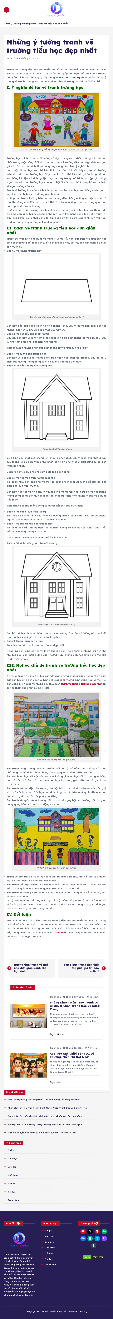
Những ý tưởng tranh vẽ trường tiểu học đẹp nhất (41, 23)
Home (7, 23)
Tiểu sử (11, 1183)
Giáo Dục (12, 1158)
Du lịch (11, 1150)
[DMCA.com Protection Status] (93, 1257)
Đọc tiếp (55, 1034)
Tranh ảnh (12, 58)
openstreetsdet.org (68, 77)
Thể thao (12, 1175)
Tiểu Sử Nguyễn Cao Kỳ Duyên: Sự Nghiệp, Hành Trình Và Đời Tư (41, 1132)
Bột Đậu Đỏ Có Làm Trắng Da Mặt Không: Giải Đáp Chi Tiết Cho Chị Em (45, 1124)
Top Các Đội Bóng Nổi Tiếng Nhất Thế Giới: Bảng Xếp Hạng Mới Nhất (44, 1099)
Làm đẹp (12, 1166)
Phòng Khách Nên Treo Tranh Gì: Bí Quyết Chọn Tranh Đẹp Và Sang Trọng (47, 1108)
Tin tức (11, 1192)
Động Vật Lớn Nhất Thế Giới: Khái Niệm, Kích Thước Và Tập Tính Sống (45, 1116)
